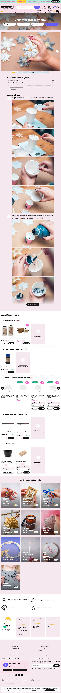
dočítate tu (34, 690)
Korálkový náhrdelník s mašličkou (7, 585)
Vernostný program (44, 3)
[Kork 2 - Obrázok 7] (33, 290)
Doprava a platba (15, 648)
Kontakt (31, 3)
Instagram (16, 675)
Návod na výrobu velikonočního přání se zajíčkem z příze (28, 501)
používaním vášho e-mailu (46, 668)
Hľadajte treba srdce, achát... (23, 7)
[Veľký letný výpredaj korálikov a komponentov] (30, 1)
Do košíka (11, 343)
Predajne (51, 3)
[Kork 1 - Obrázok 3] (33, 171)
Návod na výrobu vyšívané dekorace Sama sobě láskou (48, 556)
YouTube (22, 675)
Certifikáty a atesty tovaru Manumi (45, 650)
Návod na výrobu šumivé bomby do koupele (47, 529)
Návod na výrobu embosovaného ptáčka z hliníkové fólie (8, 528)
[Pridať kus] (7, 343)
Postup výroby (36, 24)
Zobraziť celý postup (33, 304)
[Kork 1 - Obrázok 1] (33, 114)
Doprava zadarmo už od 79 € (22, 3)
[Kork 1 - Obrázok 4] (33, 199)
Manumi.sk (3, 14)
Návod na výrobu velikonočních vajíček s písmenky (47, 501)
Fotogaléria (7, 24)
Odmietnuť (41, 690)
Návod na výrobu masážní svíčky (28, 530)
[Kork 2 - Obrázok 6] (33, 262)
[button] (57, 51)
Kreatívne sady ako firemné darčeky (15, 655)
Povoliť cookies (50, 690)
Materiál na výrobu (52, 24)
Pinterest (19, 675)
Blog (35, 3)
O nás (38, 3)
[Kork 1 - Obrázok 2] (33, 142)
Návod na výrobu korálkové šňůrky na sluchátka (6, 501)
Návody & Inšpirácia (11, 14)
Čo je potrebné (22, 24)
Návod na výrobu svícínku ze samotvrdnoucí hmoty (28, 556)
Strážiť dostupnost (7, 472)
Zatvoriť (59, 1)
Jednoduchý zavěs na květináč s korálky (9, 558)
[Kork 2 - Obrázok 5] (33, 233)
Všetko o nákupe (15, 646)
